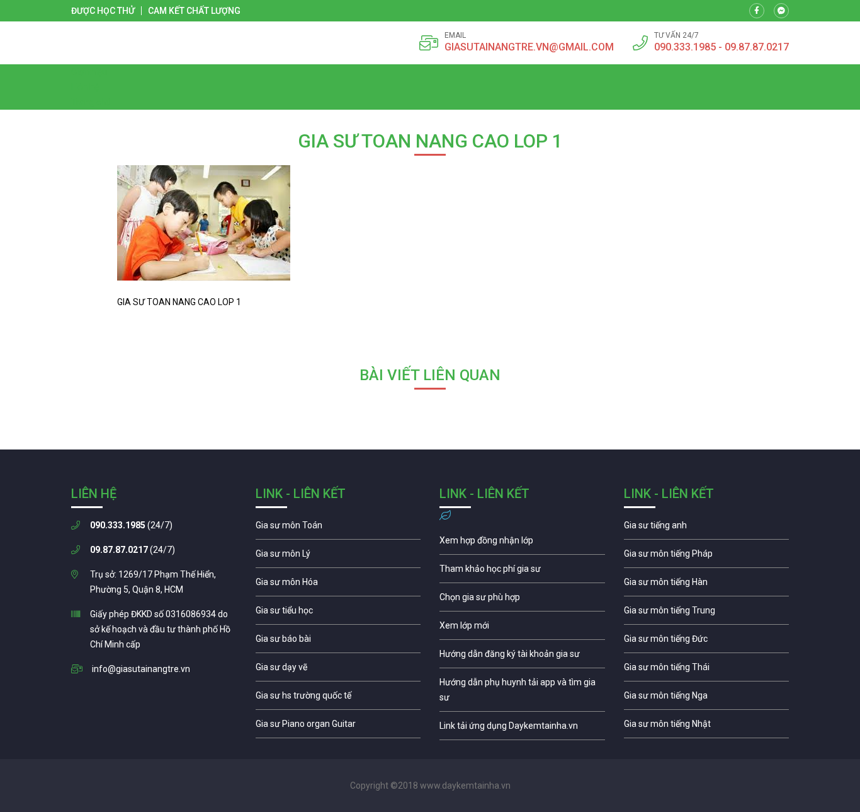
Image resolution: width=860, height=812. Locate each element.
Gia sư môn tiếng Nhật (706, 727)
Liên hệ (85, 87)
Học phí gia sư (522, 572)
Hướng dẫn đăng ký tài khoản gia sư (522, 657)
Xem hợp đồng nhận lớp (522, 543)
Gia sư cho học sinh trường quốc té (338, 698)
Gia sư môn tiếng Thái (706, 670)
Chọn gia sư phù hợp (522, 600)
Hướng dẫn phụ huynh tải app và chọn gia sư (522, 693)
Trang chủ (91, 102)
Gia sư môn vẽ (338, 670)
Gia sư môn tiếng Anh (706, 528)
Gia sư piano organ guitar (338, 727)
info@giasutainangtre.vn (141, 669)
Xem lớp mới (522, 628)
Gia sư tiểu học (338, 613)
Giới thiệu (89, 72)
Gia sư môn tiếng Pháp (706, 556)
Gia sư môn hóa (338, 585)
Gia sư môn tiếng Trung (706, 613)
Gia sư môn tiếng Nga (522, 729)
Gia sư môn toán (338, 528)
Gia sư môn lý (338, 556)
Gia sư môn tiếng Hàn (706, 585)
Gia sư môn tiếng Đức (706, 641)
